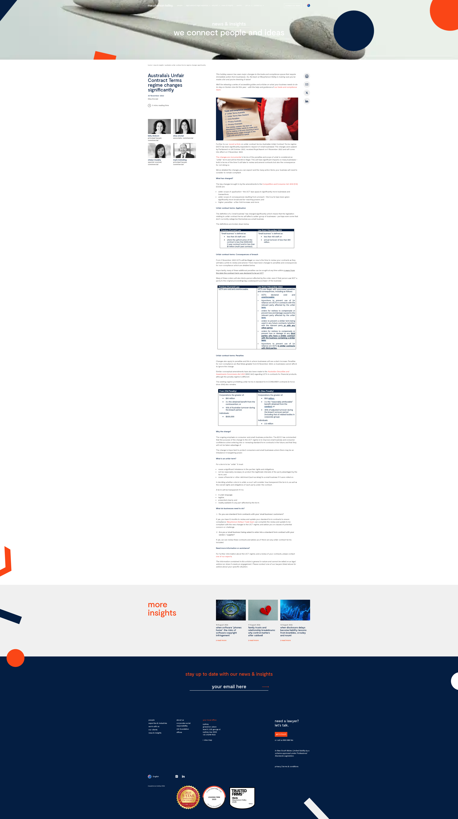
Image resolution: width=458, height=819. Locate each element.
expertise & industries (157, 723)
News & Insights (227, 5)
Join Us (247, 5)
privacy (278, 766)
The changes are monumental (228, 157)
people (151, 720)
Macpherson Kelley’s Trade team (240, 522)
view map (208, 740)
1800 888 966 (288, 740)
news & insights (154, 733)
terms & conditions (290, 766)
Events (239, 5)
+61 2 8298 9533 (209, 734)
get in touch (281, 734)
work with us (153, 726)
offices (179, 732)
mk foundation (183, 729)
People (179, 5)
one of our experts (224, 556)
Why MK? (215, 5)
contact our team (292, 5)
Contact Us (258, 5)
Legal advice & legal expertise (197, 5)
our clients (152, 729)
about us (180, 720)
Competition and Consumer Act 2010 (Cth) (280, 184)
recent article (235, 144)
